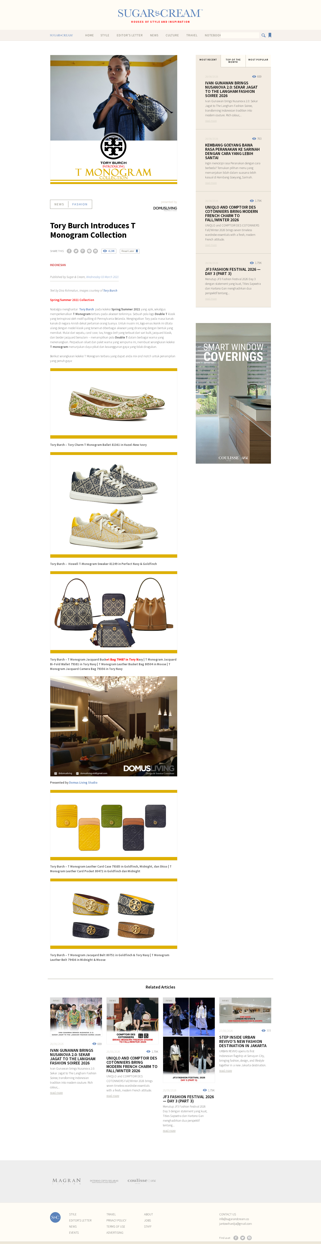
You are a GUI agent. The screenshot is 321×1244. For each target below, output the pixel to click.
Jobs (147, 1220)
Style (105, 35)
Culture (172, 35)
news (59, 204)
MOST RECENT (208, 59)
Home (89, 35)
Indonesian (58, 265)
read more (211, 120)
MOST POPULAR (258, 59)
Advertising (114, 1233)
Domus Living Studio (83, 783)
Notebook (213, 35)
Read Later (127, 251)
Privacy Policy (116, 1220)
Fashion (80, 204)
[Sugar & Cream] (160, 13)
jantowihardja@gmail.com (235, 1224)
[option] (66, 1181)
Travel (192, 35)
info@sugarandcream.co (234, 1219)
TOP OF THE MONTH (233, 61)
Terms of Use (115, 1227)
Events (74, 1233)
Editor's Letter (130, 35)
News (154, 35)
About (148, 1214)
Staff (148, 1227)
